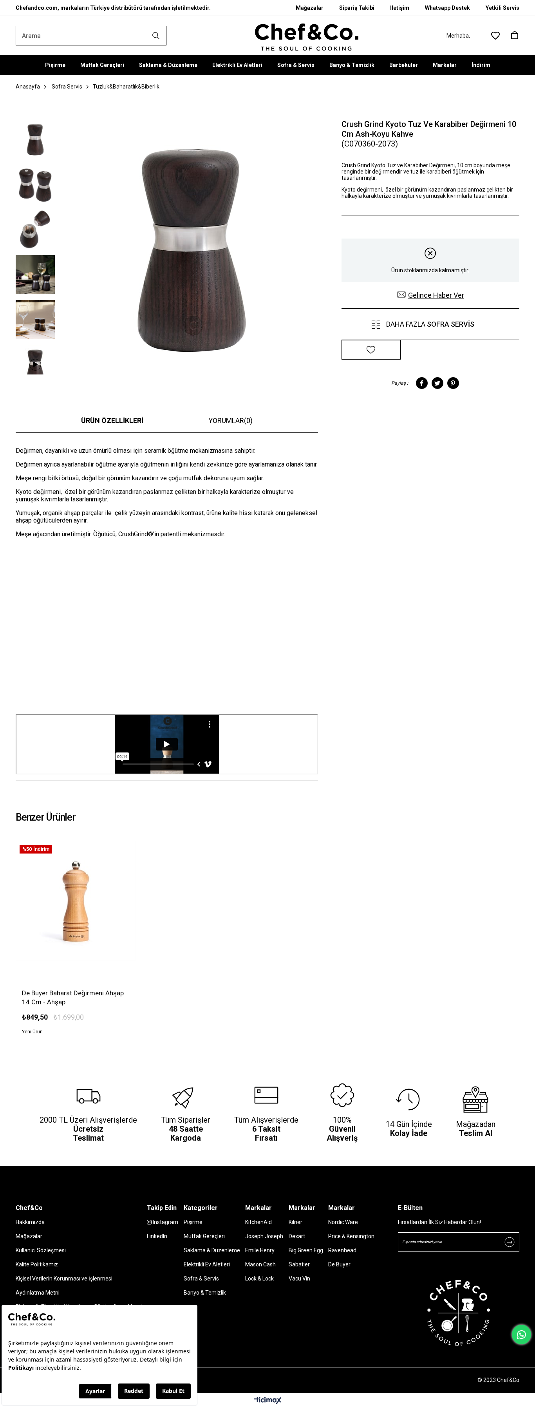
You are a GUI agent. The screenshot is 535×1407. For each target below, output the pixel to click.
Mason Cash (260, 1264)
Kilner (295, 1222)
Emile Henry (260, 1250)
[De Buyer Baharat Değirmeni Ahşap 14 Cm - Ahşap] (76, 901)
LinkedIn (157, 1236)
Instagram (165, 1222)
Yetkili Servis (502, 8)
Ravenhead (342, 1250)
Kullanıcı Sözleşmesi (41, 1250)
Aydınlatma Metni (38, 1292)
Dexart (297, 1236)
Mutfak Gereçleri (102, 65)
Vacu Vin (299, 1278)
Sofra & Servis (295, 65)
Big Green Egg (306, 1250)
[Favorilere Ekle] (371, 350)
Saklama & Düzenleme (168, 65)
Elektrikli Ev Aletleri (237, 65)
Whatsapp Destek (447, 8)
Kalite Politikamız (37, 1264)
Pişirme (55, 65)
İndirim (481, 65)
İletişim (399, 8)
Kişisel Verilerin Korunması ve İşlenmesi (64, 1278)
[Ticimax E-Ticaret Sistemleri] (268, 1401)
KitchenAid (258, 1222)
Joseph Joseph (264, 1236)
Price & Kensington (351, 1236)
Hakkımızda (30, 1222)
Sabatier (299, 1264)
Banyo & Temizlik (351, 65)
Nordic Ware (343, 1222)
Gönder (509, 1242)
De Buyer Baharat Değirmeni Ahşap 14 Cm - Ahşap (73, 997)
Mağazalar (310, 8)
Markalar (445, 65)
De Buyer (339, 1264)
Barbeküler (403, 65)
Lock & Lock (259, 1278)
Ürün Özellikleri (112, 420)
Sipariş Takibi (356, 8)
